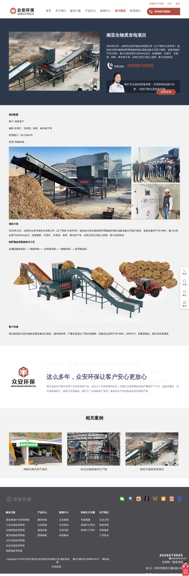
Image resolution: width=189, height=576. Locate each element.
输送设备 (42, 530)
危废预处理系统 (14, 550)
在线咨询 (166, 91)
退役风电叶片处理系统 (18, 520)
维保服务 (104, 530)
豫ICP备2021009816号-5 (86, 559)
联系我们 (135, 10)
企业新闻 (64, 520)
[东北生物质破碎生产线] (93, 449)
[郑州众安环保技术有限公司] (22, 11)
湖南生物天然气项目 (35, 469)
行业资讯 (64, 525)
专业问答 (64, 530)
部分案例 (120, 10)
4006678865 (140, 65)
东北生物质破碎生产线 (93, 469)
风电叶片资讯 (88, 525)
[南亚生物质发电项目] (152, 449)
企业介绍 (104, 520)
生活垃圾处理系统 (15, 545)
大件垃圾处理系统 (15, 540)
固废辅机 (42, 535)
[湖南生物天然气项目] (35, 449)
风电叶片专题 (156, 3)
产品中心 (90, 10)
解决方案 (75, 10)
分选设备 (42, 525)
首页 (48, 10)
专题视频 (85, 520)
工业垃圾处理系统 (15, 525)
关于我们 (60, 10)
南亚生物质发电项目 (152, 469)
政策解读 (64, 535)
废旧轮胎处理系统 (15, 535)
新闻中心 (105, 10)
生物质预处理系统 (15, 530)
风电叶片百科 (88, 530)
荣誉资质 (104, 525)
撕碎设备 (42, 520)
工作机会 (104, 535)
